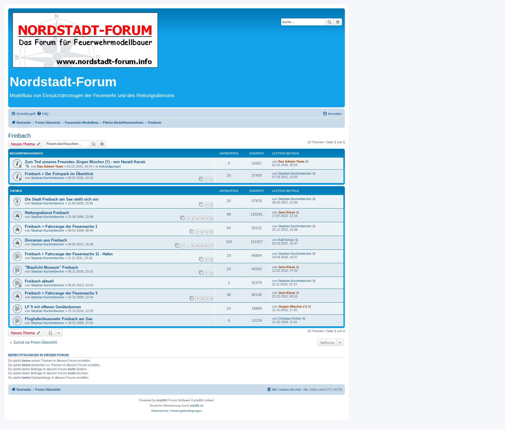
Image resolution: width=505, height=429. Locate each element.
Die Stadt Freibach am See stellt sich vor (61, 199)
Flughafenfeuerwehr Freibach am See (58, 319)
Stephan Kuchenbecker (47, 178)
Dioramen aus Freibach (46, 240)
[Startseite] (85, 40)
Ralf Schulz (286, 240)
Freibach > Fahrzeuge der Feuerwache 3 (61, 293)
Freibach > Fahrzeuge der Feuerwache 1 (61, 226)
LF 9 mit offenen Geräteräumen (53, 307)
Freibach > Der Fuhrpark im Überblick (59, 174)
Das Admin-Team (50, 166)
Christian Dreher (290, 318)
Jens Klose (286, 212)
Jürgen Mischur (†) (292, 306)
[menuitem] (43, 113)
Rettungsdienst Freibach (47, 213)
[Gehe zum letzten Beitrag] (307, 161)
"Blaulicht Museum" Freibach (51, 267)
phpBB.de (197, 405)
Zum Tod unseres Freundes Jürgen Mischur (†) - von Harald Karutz (85, 162)
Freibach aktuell (39, 281)
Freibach (19, 135)
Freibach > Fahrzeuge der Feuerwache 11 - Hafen (69, 254)
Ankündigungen (110, 166)
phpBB (161, 400)
